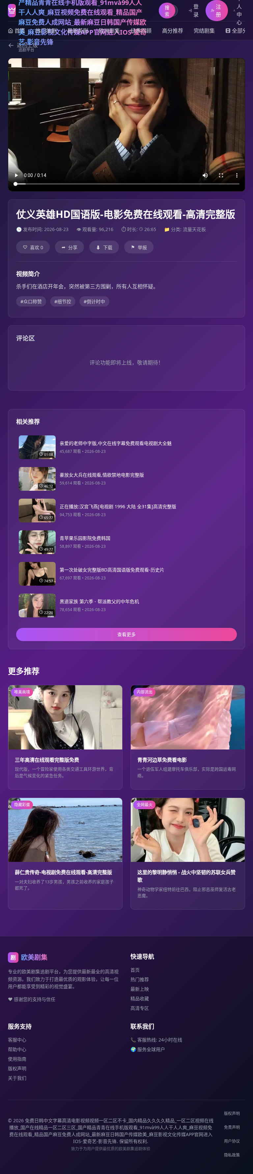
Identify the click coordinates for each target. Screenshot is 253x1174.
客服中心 (17, 1040)
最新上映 (139, 989)
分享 (69, 247)
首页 (135, 970)
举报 (139, 247)
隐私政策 (232, 1155)
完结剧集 (204, 30)
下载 (104, 247)
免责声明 (232, 1127)
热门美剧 (46, 30)
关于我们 (17, 1078)
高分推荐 (172, 30)
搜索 (167, 10)
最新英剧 (77, 30)
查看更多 (126, 634)
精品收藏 (139, 998)
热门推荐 (139, 979)
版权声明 (17, 1068)
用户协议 (232, 1141)
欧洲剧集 (109, 30)
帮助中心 (17, 1049)
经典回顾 (141, 30)
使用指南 (17, 1059)
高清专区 (139, 1008)
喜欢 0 (33, 247)
